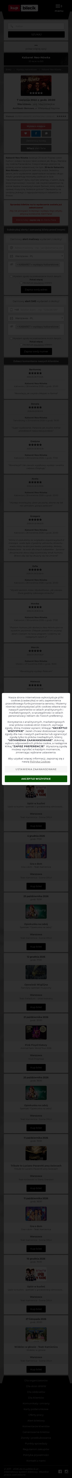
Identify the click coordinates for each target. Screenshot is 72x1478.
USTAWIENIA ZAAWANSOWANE (36, 769)
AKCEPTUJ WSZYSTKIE (36, 778)
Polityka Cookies (40, 761)
